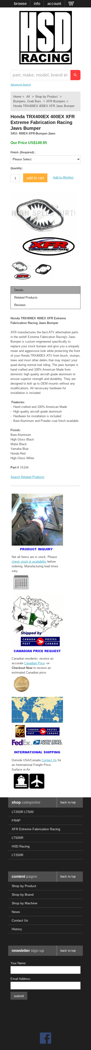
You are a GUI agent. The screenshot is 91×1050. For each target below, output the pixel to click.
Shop (26, 802)
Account (54, 3)
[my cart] (71, 3)
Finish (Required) (22, 152)
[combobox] (40, 75)
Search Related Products (27, 477)
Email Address (20, 979)
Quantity (16, 168)
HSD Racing (21, 846)
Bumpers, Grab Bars (27, 101)
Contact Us (49, 760)
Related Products (26, 297)
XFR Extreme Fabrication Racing (36, 829)
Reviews (20, 305)
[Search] (75, 75)
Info (37, 3)
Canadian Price (34, 663)
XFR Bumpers (55, 101)
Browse (20, 3)
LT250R (17, 855)
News (16, 912)
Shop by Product (46, 96)
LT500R (17, 838)
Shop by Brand (23, 894)
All (28, 96)
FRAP (16, 820)
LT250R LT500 (23, 812)
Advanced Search (20, 84)
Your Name (17, 963)
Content (24, 876)
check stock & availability (29, 561)
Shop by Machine (24, 903)
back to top (68, 802)
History (17, 929)
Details (19, 290)
